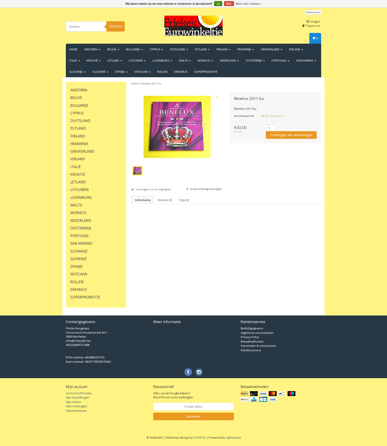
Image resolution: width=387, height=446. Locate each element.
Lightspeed (233, 437)
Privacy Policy (250, 337)
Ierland (295, 49)
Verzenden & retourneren (258, 346)
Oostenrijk (254, 60)
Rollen (162, 72)
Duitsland (178, 49)
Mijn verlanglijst (76, 406)
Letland (114, 60)
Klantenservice (251, 350)
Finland (222, 49)
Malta (184, 60)
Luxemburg (161, 60)
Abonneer (194, 416)
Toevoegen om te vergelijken (153, 189)
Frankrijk (244, 49)
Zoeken (115, 26)
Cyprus (155, 49)
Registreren (313, 25)
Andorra (91, 49)
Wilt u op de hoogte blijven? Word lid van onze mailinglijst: (173, 395)
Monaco (204, 60)
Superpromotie (205, 72)
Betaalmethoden (252, 341)
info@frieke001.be (78, 341)
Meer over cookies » (249, 3)
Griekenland (270, 49)
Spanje (120, 72)
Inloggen (315, 21)
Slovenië (99, 72)
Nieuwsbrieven (76, 411)
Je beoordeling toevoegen (206, 189)
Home (73, 49)
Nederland (228, 60)
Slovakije (76, 72)
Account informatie (79, 393)
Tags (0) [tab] (184, 200)
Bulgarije (133, 49)
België (112, 49)
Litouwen (136, 60)
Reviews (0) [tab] (165, 200)
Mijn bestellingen (77, 397)
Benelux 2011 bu (151, 83)
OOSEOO (200, 437)
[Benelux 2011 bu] (177, 126)
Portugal (279, 60)
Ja (218, 3)
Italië (73, 60)
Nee (229, 3)
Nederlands (313, 12)
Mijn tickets (73, 402)
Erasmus (180, 72)
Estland (201, 49)
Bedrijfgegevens (252, 328)
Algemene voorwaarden (257, 333)
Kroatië (92, 60)
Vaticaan (141, 72)
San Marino (305, 60)
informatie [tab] (143, 200)
